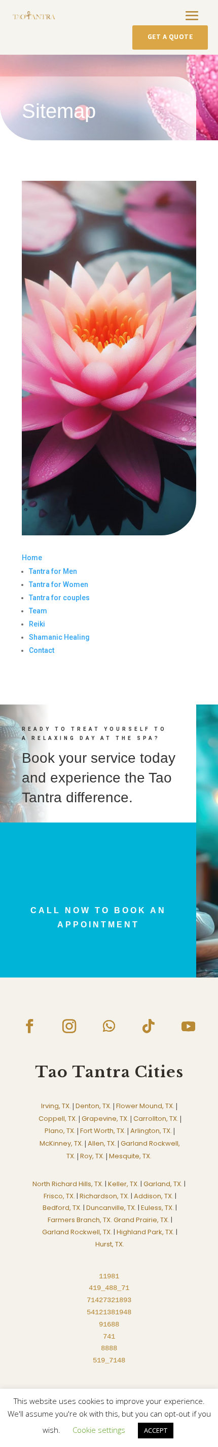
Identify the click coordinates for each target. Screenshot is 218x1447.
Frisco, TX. (59, 1196)
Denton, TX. (94, 1106)
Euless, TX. (157, 1208)
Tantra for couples (59, 598)
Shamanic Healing (59, 637)
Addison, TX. (153, 1196)
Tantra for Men (53, 571)
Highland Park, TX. (145, 1232)
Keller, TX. (123, 1184)
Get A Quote (170, 37)
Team (38, 611)
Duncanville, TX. (111, 1208)
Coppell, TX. (58, 1118)
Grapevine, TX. (105, 1118)
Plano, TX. (60, 1131)
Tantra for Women (58, 584)
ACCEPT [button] (155, 1430)
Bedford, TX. (62, 1208)
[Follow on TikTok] (148, 1026)
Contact (41, 650)
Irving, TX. (56, 1106)
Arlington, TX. (151, 1131)
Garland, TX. (163, 1184)
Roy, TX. (92, 1156)
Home (32, 558)
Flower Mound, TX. (145, 1106)
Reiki (37, 624)
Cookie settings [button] (98, 1430)
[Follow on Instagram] (69, 1026)
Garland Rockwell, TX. (77, 1232)
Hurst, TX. (109, 1244)
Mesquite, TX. (130, 1156)
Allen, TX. (102, 1143)
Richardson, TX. (104, 1196)
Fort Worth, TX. (103, 1131)
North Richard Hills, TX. (67, 1184)
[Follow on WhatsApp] (109, 1026)
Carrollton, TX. (155, 1118)
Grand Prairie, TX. (141, 1220)
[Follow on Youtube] (188, 1026)
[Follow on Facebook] (29, 1026)
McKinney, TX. (61, 1143)
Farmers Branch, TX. (80, 1220)
